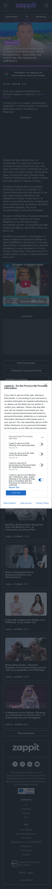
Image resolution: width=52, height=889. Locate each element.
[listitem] (26, 437)
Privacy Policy (42, 503)
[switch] (41, 444)
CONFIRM (16, 493)
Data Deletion (9, 503)
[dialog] (26, 444)
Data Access (26, 503)
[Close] (46, 386)
